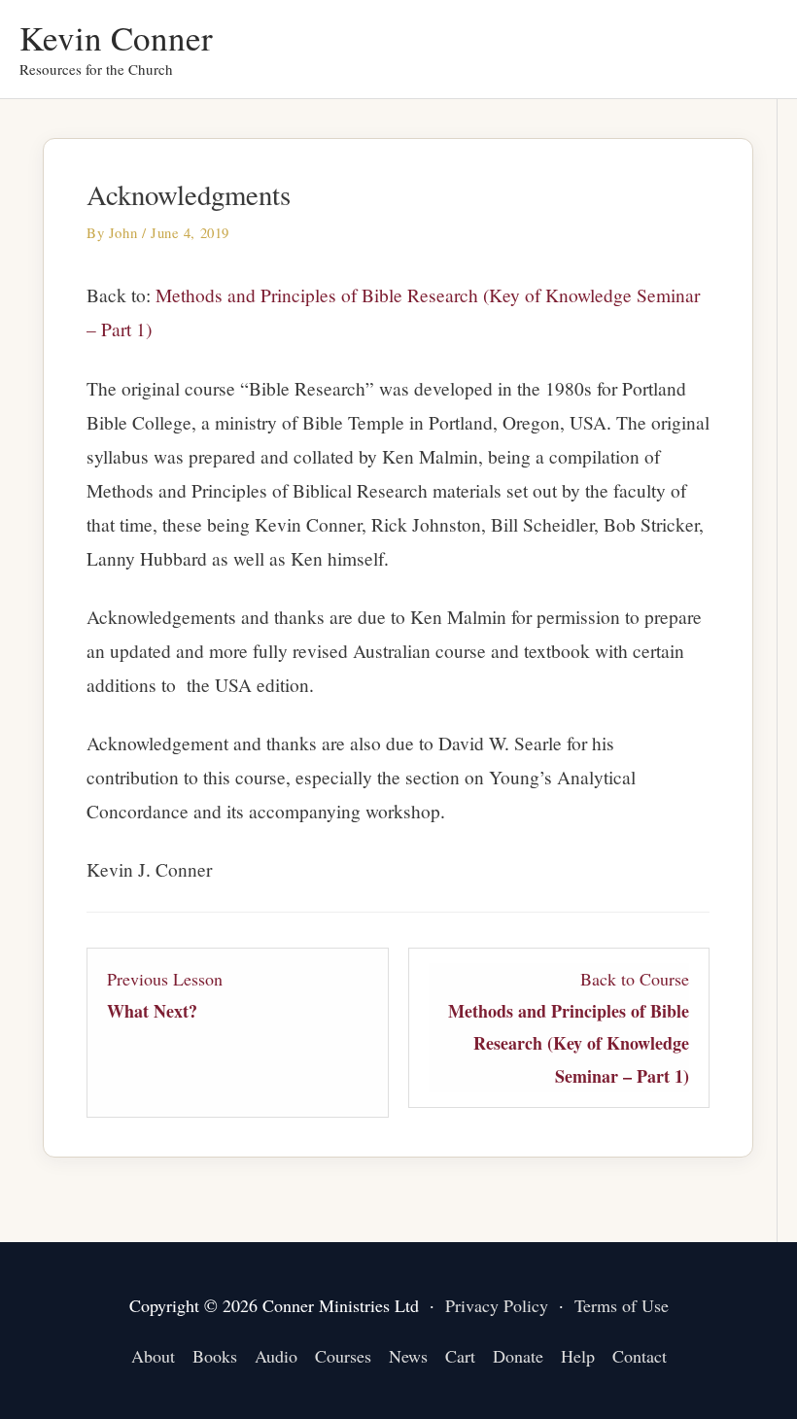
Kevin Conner (116, 37)
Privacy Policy (496, 1305)
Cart (460, 1355)
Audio (276, 1355)
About (153, 1355)
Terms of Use (621, 1305)
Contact (639, 1355)
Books (214, 1355)
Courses (343, 1355)
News (408, 1355)
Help (578, 1355)
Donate (518, 1355)
